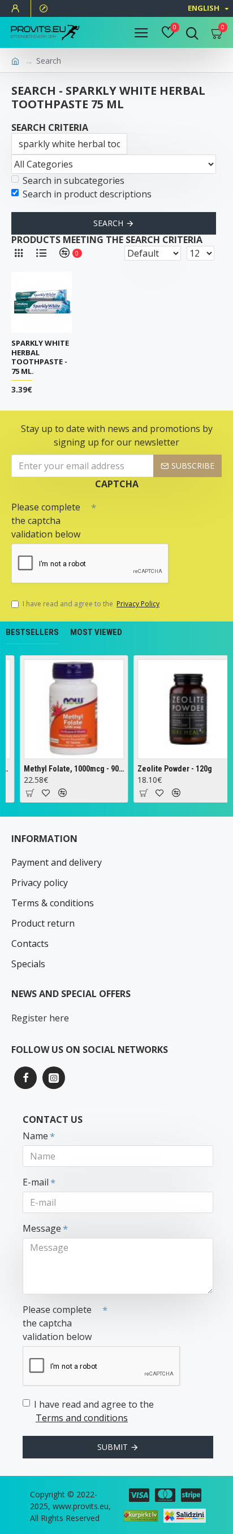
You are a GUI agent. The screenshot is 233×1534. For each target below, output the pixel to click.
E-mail (36, 1182)
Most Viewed (96, 632)
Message (42, 1228)
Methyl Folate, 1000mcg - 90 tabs (73, 768)
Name (35, 1136)
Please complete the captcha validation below (45, 520)
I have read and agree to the (91, 604)
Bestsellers (32, 632)
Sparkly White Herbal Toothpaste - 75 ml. (40, 357)
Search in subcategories (73, 180)
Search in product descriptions (87, 194)
